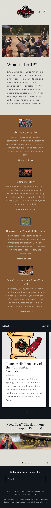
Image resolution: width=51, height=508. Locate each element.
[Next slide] (36, 463)
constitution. (42, 502)
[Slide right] (31, 412)
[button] (5, 12)
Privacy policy (30, 494)
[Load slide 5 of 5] (31, 462)
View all (45, 326)
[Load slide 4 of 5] (28, 462)
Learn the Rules (24, 209)
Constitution (24, 311)
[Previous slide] (15, 463)
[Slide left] (20, 412)
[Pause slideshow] (48, 463)
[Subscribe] (43, 479)
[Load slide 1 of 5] (19, 462)
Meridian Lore (24, 259)
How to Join (24, 160)
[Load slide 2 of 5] (22, 462)
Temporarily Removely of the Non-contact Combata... (24, 367)
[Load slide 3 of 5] (25, 462)
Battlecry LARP (19, 491)
